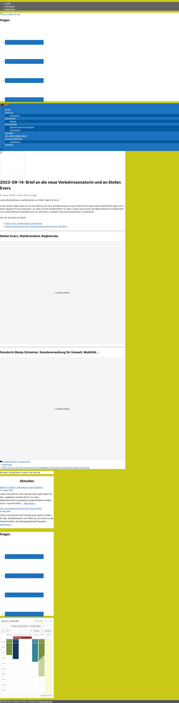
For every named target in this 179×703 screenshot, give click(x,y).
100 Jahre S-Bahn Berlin (16, 136)
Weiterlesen (29, 503)
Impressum (10, 6)
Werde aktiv (10, 118)
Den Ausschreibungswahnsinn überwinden (21, 508)
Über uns (9, 112)
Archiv (8, 3)
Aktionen (9, 133)
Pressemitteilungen (13, 139)
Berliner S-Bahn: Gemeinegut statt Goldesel (21, 487)
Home (7, 109)
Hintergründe (11, 124)
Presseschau (15, 142)
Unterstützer (15, 115)
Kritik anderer (15, 130)
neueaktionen (24, 461)
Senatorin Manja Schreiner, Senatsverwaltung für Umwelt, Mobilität (35, 226)
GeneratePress (45, 701)
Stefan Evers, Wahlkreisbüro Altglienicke (23, 223)
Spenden (9, 144)
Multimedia (10, 9)
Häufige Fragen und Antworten (22, 127)
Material (13, 121)
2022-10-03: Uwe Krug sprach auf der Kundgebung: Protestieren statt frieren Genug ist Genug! (45, 467)
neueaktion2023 (9, 461)
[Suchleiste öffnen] (2, 149)
